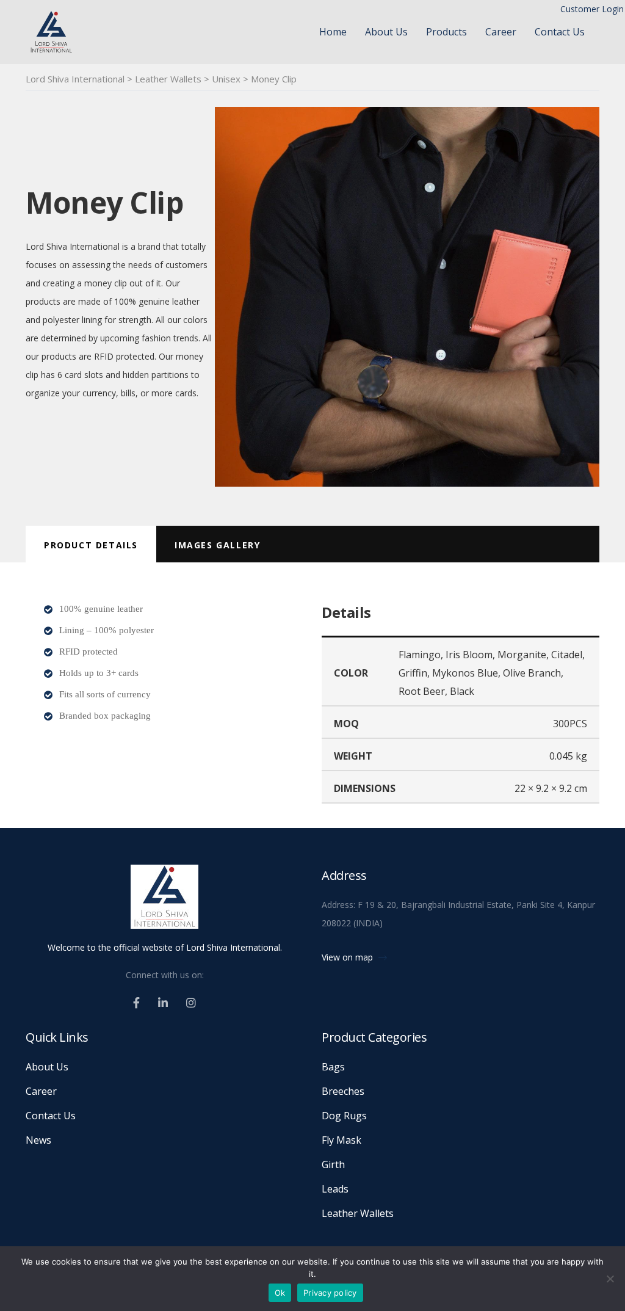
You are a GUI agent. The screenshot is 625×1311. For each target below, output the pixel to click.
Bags (333, 1066)
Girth (333, 1164)
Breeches (343, 1091)
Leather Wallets (358, 1213)
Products (446, 31)
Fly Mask (341, 1140)
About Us (386, 31)
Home (333, 31)
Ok (280, 1293)
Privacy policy (330, 1293)
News (38, 1140)
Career (500, 31)
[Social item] (136, 1002)
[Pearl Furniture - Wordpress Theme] (164, 902)
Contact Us (560, 31)
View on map (348, 957)
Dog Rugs (344, 1115)
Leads (335, 1189)
